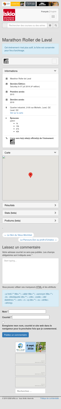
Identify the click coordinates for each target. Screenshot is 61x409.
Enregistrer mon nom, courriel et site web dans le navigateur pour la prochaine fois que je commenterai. (29, 327)
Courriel (7, 317)
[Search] (56, 25)
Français (45, 11)
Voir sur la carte (16, 112)
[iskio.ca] (9, 12)
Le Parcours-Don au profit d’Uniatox (38, 239)
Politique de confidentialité (49, 398)
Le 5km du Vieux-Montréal (18, 234)
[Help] (50, 25)
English (53, 11)
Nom (5, 311)
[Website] (6, 60)
